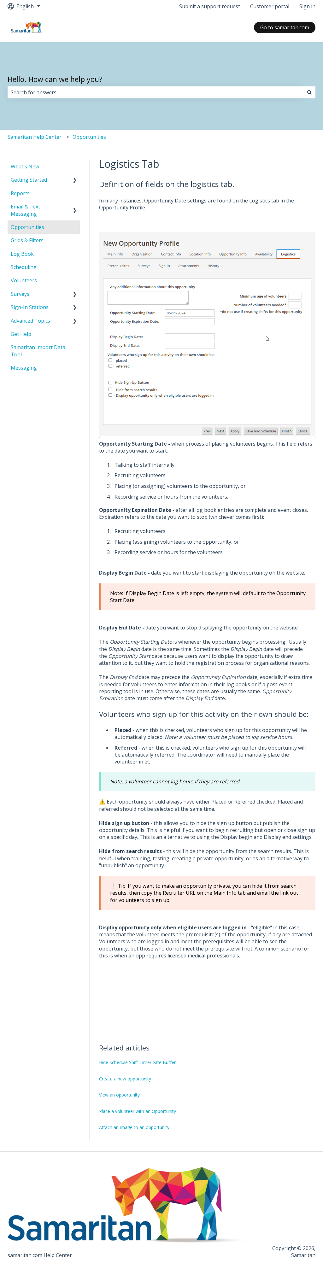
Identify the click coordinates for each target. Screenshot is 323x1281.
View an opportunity (119, 1095)
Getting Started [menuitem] (29, 179)
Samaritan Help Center (35, 136)
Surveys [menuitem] (20, 293)
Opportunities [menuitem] (27, 227)
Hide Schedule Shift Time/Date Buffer (137, 1062)
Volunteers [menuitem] (24, 280)
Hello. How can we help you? (55, 79)
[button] (75, 180)
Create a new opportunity (125, 1079)
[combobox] (155, 92)
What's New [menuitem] (25, 166)
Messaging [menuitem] (24, 367)
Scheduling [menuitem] (24, 267)
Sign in (307, 6)
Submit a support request (209, 6)
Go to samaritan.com (284, 27)
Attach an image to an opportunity (134, 1127)
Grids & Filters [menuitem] (27, 240)
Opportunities (89, 136)
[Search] (309, 92)
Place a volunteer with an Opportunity (137, 1111)
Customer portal (269, 6)
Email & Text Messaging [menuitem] (25, 210)
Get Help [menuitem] (21, 333)
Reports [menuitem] (20, 193)
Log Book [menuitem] (22, 253)
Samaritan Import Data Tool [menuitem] (38, 351)
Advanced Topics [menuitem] (30, 320)
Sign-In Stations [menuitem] (30, 307)
